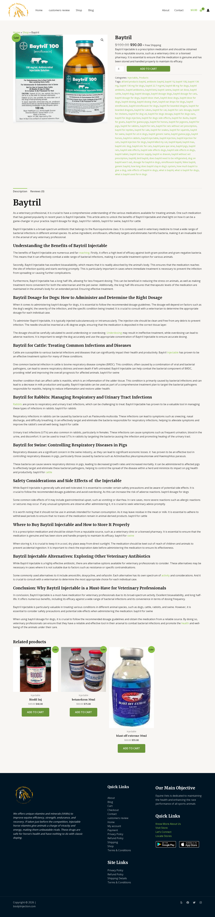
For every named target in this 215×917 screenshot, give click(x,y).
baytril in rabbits (131, 138)
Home (38, 10)
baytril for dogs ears (184, 113)
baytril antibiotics (135, 89)
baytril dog (128, 93)
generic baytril (122, 166)
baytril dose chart (150, 97)
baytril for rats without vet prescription (176, 125)
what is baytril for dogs (187, 170)
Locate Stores (164, 836)
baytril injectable (149, 138)
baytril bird (150, 89)
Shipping (113, 842)
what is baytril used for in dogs (131, 174)
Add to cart (148, 68)
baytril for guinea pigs (137, 121)
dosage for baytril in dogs (146, 162)
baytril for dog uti (138, 113)
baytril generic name (159, 133)
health (185, 623)
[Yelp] (181, 902)
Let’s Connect (163, 832)
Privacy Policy (115, 834)
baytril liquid (175, 142)
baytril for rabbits (130, 125)
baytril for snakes (160, 129)
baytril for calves (142, 109)
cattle (49, 472)
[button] (102, 40)
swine (130, 535)
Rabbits (17, 404)
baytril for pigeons (178, 121)
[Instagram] (200, 902)
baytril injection (168, 138)
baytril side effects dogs (153, 150)
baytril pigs (182, 146)
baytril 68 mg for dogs (177, 85)
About (165, 10)
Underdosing (114, 333)
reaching (84, 252)
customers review (59, 10)
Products (143, 77)
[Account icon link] (208, 10)
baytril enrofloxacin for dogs (143, 105)
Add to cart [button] (35, 712)
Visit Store (162, 828)
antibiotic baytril (155, 81)
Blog (91, 10)
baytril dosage (142, 93)
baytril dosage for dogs (127, 97)
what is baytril (166, 170)
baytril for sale (142, 129)
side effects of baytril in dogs (142, 170)
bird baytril (142, 158)
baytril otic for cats (142, 146)
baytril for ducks (180, 117)
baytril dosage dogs (161, 93)
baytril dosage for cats (185, 93)
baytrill (132, 158)
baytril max (188, 142)
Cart (110, 806)
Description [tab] (20, 191)
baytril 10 (170, 81)
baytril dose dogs (169, 97)
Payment (113, 830)
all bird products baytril (134, 81)
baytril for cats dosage (180, 109)
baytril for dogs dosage (160, 113)
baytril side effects (130, 150)
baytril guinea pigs (180, 133)
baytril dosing (129, 101)
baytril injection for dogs (133, 142)
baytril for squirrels (179, 129)
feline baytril (189, 162)
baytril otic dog (123, 146)
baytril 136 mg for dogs (132, 85)
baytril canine (164, 89)
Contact (179, 10)
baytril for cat (160, 109)
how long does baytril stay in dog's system (153, 166)
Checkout (113, 810)
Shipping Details (117, 878)
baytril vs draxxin (161, 154)
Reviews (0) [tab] (37, 191)
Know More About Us (168, 824)
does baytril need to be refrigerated (168, 158)
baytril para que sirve (164, 146)
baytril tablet (121, 154)
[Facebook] (188, 902)
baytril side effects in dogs (181, 150)
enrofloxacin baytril (171, 162)
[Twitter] (194, 902)
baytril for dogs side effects (156, 117)
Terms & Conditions (119, 850)
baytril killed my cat (157, 142)
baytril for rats (147, 125)
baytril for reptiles (124, 129)
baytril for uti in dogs (136, 133)
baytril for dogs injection (128, 117)
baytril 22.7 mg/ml (155, 85)
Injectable (132, 77)
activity (165, 575)
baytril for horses (159, 121)
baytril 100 (181, 81)
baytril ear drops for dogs (171, 101)
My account (114, 826)
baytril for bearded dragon (173, 105)
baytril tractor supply (140, 154)
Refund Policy (115, 838)
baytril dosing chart (147, 101)
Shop (79, 10)
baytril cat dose (181, 89)
